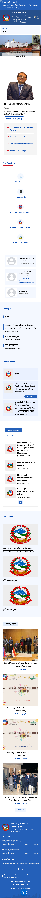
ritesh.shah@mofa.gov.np (26, 282)
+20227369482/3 (22, 884)
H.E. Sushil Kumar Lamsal (17, 104)
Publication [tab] (11, 435)
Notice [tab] (27, 430)
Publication (8, 517)
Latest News (9, 361)
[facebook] (18, 869)
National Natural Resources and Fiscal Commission (21, 863)
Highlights (8, 309)
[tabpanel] (20, 472)
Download (31, 396)
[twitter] (22, 869)
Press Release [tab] (15, 430)
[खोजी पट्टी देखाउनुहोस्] (35, 17)
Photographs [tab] (10, 623)
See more (20, 809)
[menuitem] (20, 844)
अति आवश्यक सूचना (12, 336)
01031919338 (24, 278)
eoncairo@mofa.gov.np (22, 881)
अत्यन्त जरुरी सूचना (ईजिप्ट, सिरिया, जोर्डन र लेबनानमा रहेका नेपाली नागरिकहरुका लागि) (20, 6)
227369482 (22, 888)
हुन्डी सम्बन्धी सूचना (8, 31)
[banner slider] (20, 45)
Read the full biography (14, 119)
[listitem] (20, 178)
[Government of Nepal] (6, 18)
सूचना (7, 317)
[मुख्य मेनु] (38, 17)
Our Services (9, 163)
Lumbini (20, 56)
